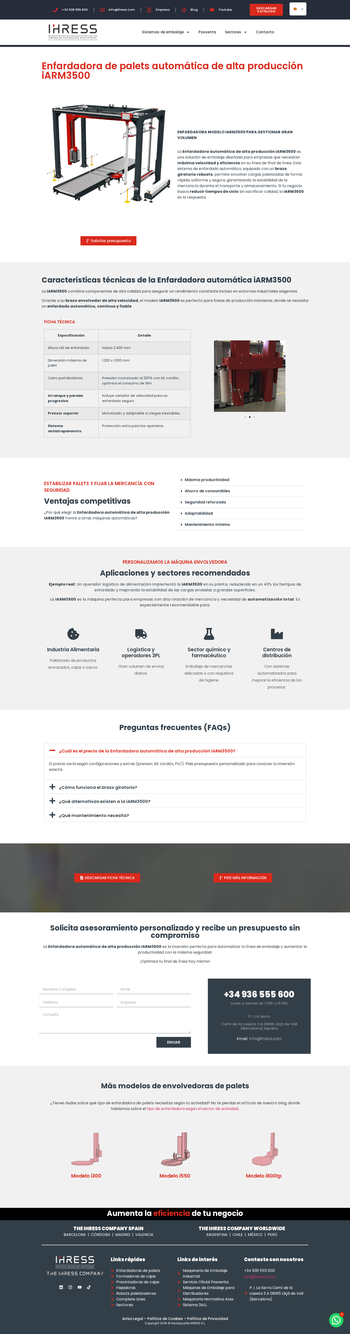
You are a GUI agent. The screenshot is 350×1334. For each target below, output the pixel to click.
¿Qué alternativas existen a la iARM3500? (104, 801)
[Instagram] (70, 1287)
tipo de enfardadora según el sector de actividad (192, 1108)
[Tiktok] (89, 1287)
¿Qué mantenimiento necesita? (94, 815)
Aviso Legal (132, 1318)
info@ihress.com (259, 1276)
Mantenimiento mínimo (207, 524)
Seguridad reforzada (205, 502)
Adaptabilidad (199, 513)
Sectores (233, 32)
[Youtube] (80, 1287)
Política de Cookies (165, 1318)
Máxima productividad (207, 480)
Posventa (207, 32)
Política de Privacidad (207, 1318)
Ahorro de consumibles (207, 491)
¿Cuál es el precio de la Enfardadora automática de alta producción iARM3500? (147, 751)
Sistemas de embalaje (163, 32)
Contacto (265, 32)
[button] (245, 417)
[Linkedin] (61, 1287)
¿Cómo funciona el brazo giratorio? (98, 787)
